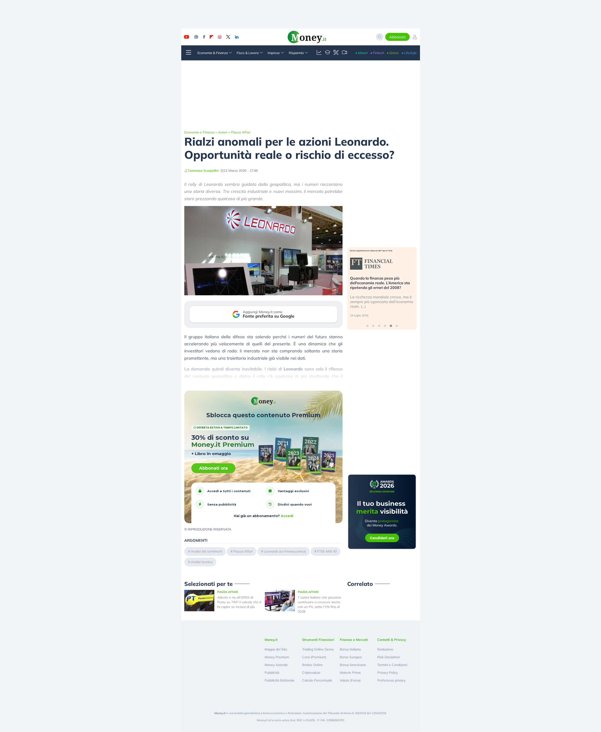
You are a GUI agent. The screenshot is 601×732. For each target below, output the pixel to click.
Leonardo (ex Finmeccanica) (285, 551)
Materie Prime (350, 672)
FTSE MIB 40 (327, 551)
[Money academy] (327, 53)
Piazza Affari (240, 132)
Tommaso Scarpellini (203, 170)
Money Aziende (276, 665)
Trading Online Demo (318, 649)
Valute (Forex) (350, 680)
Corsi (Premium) (314, 657)
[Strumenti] (336, 53)
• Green (393, 53)
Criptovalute (311, 672)
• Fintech (377, 53)
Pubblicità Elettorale (279, 680)
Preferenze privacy (391, 680)
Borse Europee (351, 657)
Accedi (287, 516)
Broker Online (312, 665)
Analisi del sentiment (206, 551)
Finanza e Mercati (354, 640)
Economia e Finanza (199, 132)
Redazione (385, 649)
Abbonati (397, 37)
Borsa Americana (353, 665)
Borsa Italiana (350, 649)
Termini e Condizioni (392, 665)
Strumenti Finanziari (318, 640)
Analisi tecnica (201, 562)
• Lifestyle (409, 53)
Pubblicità (272, 672)
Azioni (222, 132)
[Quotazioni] (319, 53)
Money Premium (277, 657)
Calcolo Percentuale (317, 680)
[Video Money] (344, 53)
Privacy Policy (387, 672)
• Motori (361, 53)
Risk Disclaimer (388, 657)
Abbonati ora (213, 468)
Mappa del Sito (276, 649)
